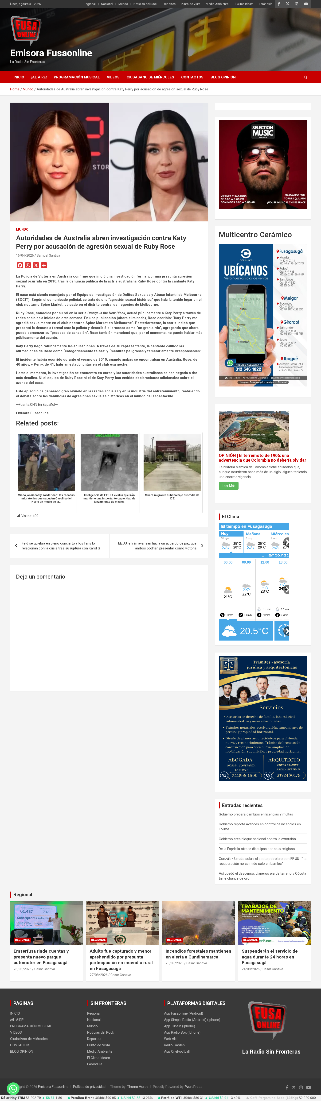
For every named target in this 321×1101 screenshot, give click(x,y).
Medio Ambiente (217, 4)
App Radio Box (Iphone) (182, 1032)
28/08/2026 (22, 969)
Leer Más (228, 486)
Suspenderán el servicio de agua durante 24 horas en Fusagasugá (270, 956)
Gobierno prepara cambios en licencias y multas (256, 814)
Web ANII (171, 1039)
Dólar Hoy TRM (13, 1098)
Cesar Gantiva (44, 969)
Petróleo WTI (171, 1098)
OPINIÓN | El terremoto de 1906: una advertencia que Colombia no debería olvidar (262, 458)
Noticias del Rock (145, 4)
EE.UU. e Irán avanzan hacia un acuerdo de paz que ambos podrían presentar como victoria (157, 545)
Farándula (265, 4)
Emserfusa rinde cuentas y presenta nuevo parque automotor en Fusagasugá (41, 956)
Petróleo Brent (82, 1098)
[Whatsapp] (13, 1088)
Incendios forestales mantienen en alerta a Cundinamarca (198, 954)
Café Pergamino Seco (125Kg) (274, 1098)
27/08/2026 (99, 975)
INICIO (19, 77)
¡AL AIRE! (39, 77)
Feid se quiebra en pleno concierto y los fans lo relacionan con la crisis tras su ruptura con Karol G (61, 545)
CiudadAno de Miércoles (150, 77)
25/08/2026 (175, 963)
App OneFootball (177, 1051)
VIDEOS (113, 77)
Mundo (123, 4)
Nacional (107, 4)
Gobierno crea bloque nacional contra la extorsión (257, 839)
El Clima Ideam (244, 4)
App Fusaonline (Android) (183, 1013)
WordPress (193, 1087)
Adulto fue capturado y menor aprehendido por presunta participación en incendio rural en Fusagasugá (121, 959)
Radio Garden (174, 1045)
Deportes (169, 4)
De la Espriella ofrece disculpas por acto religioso (257, 849)
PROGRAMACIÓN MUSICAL (77, 77)
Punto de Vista (190, 4)
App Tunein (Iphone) (179, 1026)
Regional (90, 4)
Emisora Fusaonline (51, 53)
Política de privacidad (89, 1087)
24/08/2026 (251, 969)
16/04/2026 (25, 255)
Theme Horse (137, 1087)
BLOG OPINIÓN (223, 77)
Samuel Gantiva (48, 255)
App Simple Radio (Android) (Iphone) (192, 1020)
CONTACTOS (192, 77)
